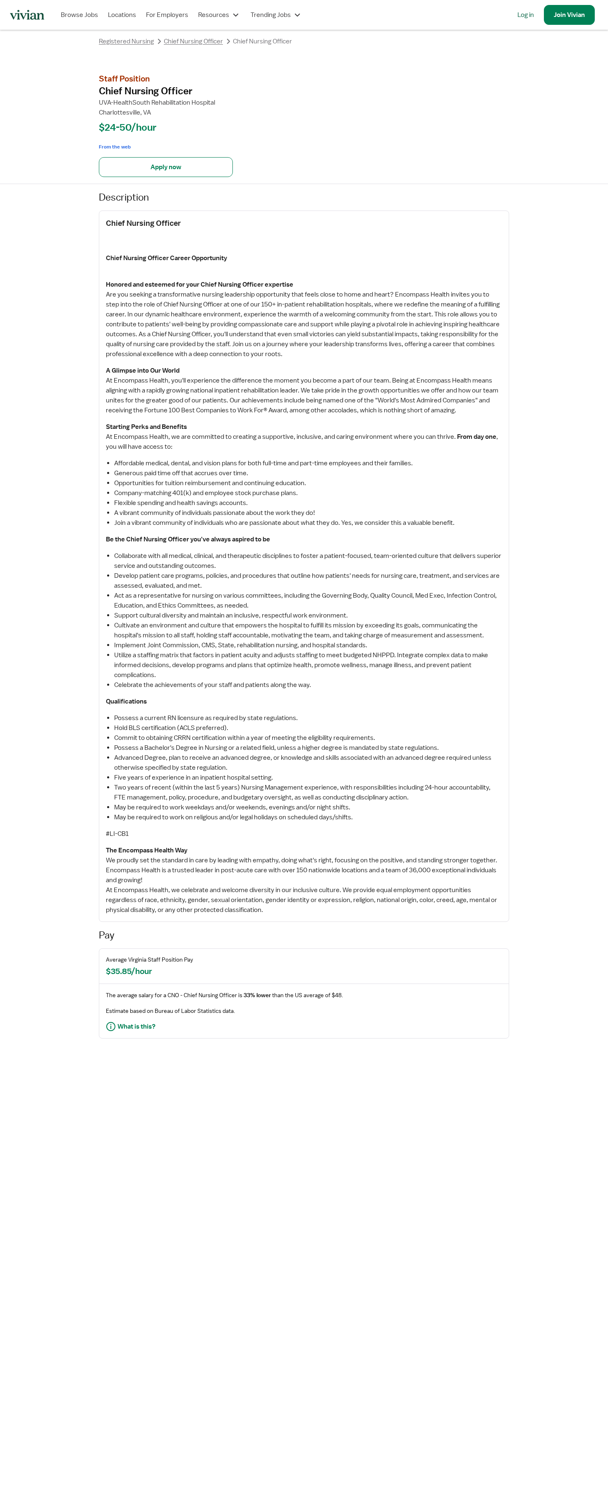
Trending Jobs (271, 15)
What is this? (136, 1026)
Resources (213, 15)
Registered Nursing (126, 41)
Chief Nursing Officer (193, 41)
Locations (122, 15)
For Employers (167, 15)
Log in (525, 15)
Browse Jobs (79, 15)
